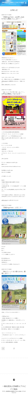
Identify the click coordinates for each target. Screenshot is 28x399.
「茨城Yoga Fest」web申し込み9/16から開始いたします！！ (13, 18)
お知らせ (14, 10)
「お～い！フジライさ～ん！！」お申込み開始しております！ (13, 93)
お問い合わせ (4, 81)
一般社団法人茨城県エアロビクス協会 (14, 387)
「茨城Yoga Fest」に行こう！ (12, 207)
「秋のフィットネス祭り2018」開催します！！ (14, 272)
